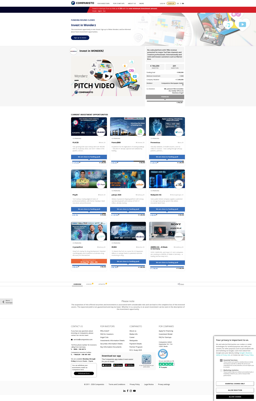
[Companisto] (83, 3)
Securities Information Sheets (111, 344)
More (141, 3)
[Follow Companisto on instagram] (131, 390)
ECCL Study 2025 (136, 350)
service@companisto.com (76, 340)
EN (183, 3)
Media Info (134, 334)
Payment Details (136, 344)
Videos (89, 284)
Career (132, 337)
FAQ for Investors (107, 334)
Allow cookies (235, 397)
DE (178, 3)
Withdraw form (84, 373)
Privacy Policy (135, 384)
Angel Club (104, 337)
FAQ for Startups (165, 337)
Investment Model (165, 334)
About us (132, 3)
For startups (118, 3)
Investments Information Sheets (112, 341)
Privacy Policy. (249, 355)
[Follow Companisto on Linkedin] (124, 390)
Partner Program (136, 347)
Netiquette (134, 341)
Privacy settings (164, 384)
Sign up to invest (80, 38)
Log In (162, 3)
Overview (77, 284)
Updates (102, 284)
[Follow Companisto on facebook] (128, 390)
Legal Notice (149, 384)
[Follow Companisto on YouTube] (135, 390)
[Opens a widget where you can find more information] (9, 397)
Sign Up (171, 3)
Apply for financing (166, 331)
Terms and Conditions (117, 384)
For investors (104, 3)
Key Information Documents (111, 347)
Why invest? (104, 331)
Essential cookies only (235, 384)
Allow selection (235, 390)
